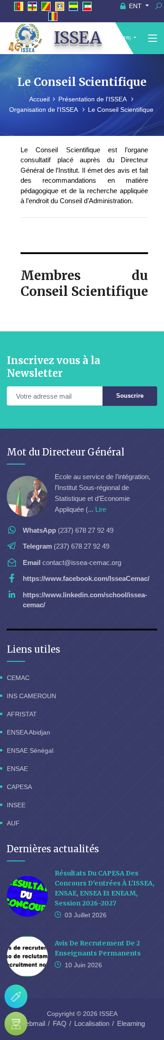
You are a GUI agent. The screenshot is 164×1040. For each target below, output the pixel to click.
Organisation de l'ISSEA (44, 109)
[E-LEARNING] (16, 1023)
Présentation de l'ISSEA (93, 99)
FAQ (60, 1023)
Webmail (32, 1023)
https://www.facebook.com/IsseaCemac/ (86, 578)
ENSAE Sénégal (30, 750)
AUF (13, 823)
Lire (100, 509)
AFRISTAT (22, 714)
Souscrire (130, 395)
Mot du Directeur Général (65, 452)
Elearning (131, 1023)
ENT (135, 6)
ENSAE (17, 768)
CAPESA (19, 786)
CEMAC (18, 677)
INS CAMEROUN (31, 696)
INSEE (16, 805)
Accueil (39, 99)
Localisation (91, 1023)
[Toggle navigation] (152, 39)
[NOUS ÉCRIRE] (16, 996)
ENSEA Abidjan (28, 732)
